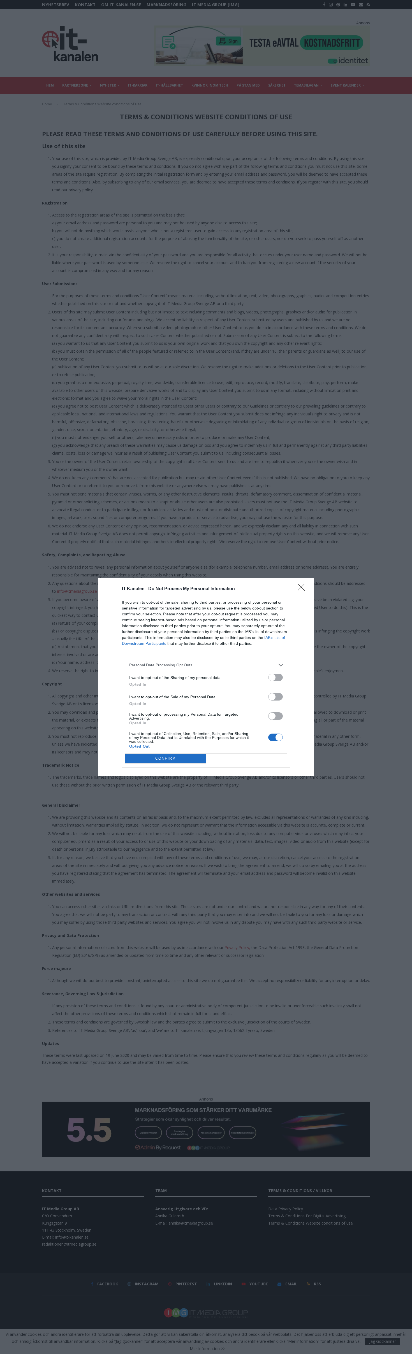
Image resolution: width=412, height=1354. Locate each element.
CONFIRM (165, 758)
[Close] (303, 589)
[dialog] (206, 677)
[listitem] (206, 665)
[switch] (275, 677)
